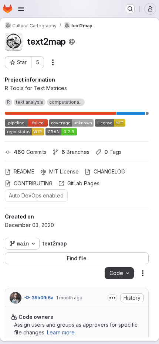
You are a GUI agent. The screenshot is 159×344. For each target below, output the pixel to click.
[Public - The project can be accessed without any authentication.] (72, 42)
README (24, 171)
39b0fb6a (41, 297)
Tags (113, 152)
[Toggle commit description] (112, 298)
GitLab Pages (83, 183)
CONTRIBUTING (33, 183)
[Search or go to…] (130, 8)
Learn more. (61, 332)
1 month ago (69, 297)
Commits (30, 152)
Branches (75, 152)
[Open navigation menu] (21, 9)
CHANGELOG (109, 171)
